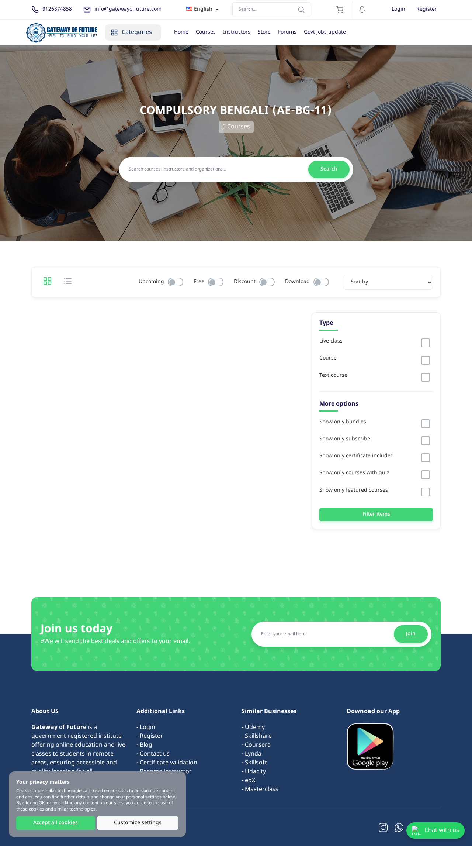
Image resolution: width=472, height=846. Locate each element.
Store (264, 32)
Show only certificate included (356, 456)
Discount (245, 282)
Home (181, 32)
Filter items (376, 514)
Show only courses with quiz (354, 473)
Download (297, 282)
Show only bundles (342, 422)
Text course (333, 375)
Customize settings (138, 822)
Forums (287, 32)
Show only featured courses (353, 490)
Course (328, 358)
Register (426, 9)
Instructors (236, 32)
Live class (331, 341)
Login (398, 9)
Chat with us (441, 830)
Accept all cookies (55, 822)
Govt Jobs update (325, 32)
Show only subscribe (344, 439)
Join (411, 633)
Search (328, 169)
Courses (206, 32)
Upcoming (151, 282)
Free (199, 282)
